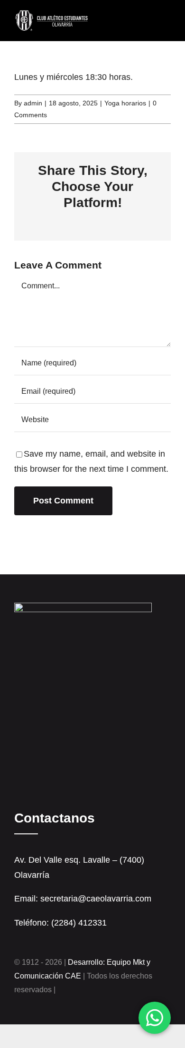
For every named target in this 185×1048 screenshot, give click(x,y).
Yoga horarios (125, 103)
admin (33, 103)
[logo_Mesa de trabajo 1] (51, 13)
